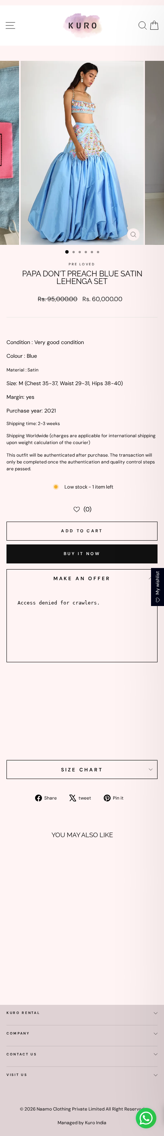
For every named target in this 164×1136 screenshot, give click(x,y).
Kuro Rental (23, 1013)
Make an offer (82, 578)
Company (18, 1033)
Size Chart (82, 769)
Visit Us (16, 1075)
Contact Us (21, 1054)
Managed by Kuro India (82, 1123)
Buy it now (82, 553)
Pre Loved (82, 264)
